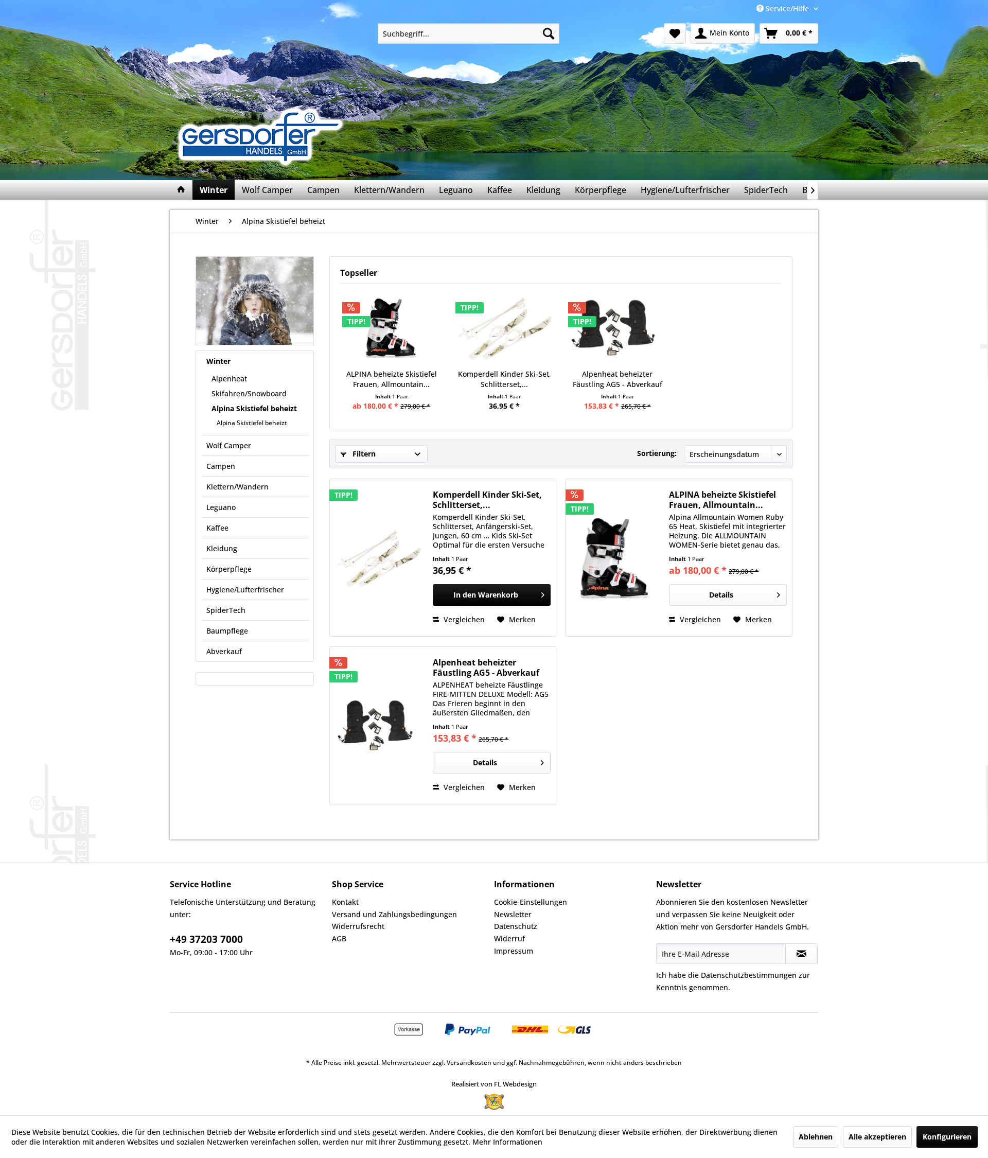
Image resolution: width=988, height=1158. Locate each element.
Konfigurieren (947, 1137)
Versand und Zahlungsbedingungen (394, 914)
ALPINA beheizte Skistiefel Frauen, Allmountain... (391, 379)
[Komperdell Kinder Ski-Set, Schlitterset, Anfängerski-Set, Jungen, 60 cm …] (505, 328)
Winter (218, 361)
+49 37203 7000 (206, 939)
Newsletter (513, 914)
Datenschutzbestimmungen (749, 975)
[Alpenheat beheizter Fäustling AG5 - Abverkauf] (617, 328)
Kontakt (345, 902)
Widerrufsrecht (358, 926)
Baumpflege (227, 631)
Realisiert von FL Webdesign (494, 1084)
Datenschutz (515, 926)
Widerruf (509, 938)
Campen (220, 466)
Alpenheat (229, 378)
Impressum (513, 951)
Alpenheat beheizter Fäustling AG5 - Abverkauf (617, 379)
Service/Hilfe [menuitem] (787, 8)
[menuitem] (468, 33)
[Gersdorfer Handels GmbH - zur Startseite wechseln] (264, 136)
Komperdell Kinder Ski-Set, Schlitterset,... (504, 379)
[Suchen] (548, 33)
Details (721, 595)
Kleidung (221, 548)
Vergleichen (463, 619)
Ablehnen (816, 1137)
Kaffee (217, 528)
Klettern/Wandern (237, 487)
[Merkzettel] (675, 33)
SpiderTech (225, 610)
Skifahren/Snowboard (249, 393)
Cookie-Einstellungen (530, 902)
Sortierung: (657, 453)
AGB (339, 938)
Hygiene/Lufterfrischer (245, 589)
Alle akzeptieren (877, 1137)
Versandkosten (469, 1062)
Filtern (363, 454)
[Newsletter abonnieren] (801, 953)
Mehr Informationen (507, 1142)
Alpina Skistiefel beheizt (254, 408)
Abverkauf (224, 651)
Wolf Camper (228, 445)
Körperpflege (229, 569)
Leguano (221, 507)
